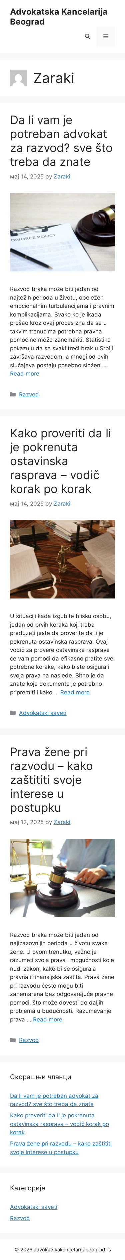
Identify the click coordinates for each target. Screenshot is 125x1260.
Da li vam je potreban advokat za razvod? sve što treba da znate (61, 141)
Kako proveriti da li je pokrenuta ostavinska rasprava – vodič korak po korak (60, 461)
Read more (24, 373)
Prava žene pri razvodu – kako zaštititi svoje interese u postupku (51, 779)
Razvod (29, 394)
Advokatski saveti (42, 713)
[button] (87, 36)
